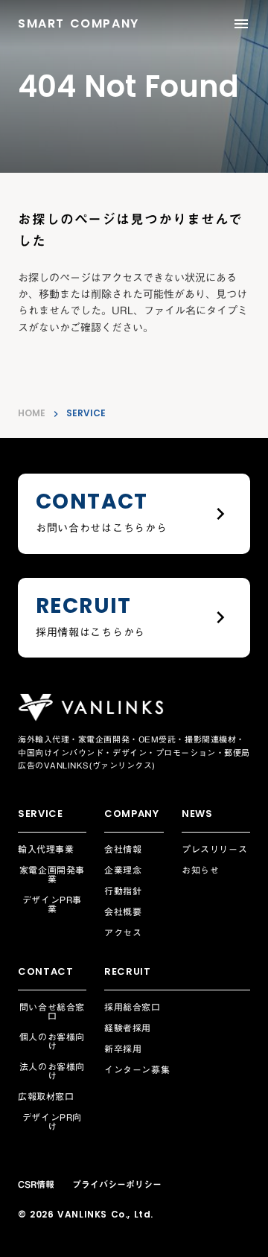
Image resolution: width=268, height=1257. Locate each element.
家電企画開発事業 (52, 874)
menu (241, 24)
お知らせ (200, 869)
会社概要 (122, 911)
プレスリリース (214, 848)
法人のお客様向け (52, 1071)
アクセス (122, 932)
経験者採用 (127, 1027)
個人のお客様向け (52, 1041)
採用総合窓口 (132, 1006)
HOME (31, 413)
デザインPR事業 (52, 904)
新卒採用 (122, 1048)
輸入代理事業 (46, 848)
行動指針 (122, 890)
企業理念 (122, 869)
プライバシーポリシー (117, 1184)
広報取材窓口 (46, 1096)
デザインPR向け (52, 1121)
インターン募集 (137, 1069)
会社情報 (122, 848)
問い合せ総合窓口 (52, 1011)
